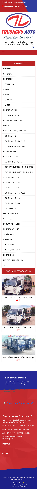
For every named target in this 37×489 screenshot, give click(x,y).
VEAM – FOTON (9, 208)
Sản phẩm (12, 43)
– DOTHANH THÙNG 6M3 (14, 146)
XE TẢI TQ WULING (11, 229)
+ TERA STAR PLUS (11, 250)
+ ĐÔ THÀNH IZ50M (11, 183)
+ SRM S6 (7, 105)
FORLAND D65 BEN (11, 224)
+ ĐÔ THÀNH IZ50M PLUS (14, 193)
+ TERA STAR (8, 245)
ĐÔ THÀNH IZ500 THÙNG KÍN (18, 298)
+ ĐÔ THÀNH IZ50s (11, 136)
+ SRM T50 (8, 100)
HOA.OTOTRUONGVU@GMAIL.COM (18, 433)
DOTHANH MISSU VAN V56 (14, 131)
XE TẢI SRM (8, 79)
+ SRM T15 (7, 89)
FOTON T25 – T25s (11, 214)
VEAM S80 (7, 219)
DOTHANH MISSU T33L (13, 120)
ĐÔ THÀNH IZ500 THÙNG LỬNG (18, 328)
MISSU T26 (8, 126)
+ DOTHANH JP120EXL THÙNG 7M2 (18, 172)
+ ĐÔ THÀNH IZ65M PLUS (14, 141)
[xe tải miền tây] (18, 39)
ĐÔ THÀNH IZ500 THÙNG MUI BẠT (18, 358)
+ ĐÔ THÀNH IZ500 (11, 198)
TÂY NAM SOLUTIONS (18, 479)
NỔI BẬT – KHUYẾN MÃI (22, 43)
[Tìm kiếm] (33, 47)
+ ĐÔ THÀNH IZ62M (11, 188)
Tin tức (31, 43)
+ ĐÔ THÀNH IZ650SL (12, 203)
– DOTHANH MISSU (11, 115)
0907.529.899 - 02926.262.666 (18, 429)
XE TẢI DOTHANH (10, 110)
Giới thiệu (6, 43)
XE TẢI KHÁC (8, 255)
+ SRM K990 (8, 84)
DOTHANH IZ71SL (10, 157)
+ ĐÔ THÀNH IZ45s (11, 177)
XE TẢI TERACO (9, 234)
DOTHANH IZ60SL (11, 151)
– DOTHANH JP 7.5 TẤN (13, 162)
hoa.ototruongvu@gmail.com (17, 2)
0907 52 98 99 (21, 6)
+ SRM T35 (8, 95)
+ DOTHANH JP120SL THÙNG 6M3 (18, 167)
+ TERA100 (7, 239)
